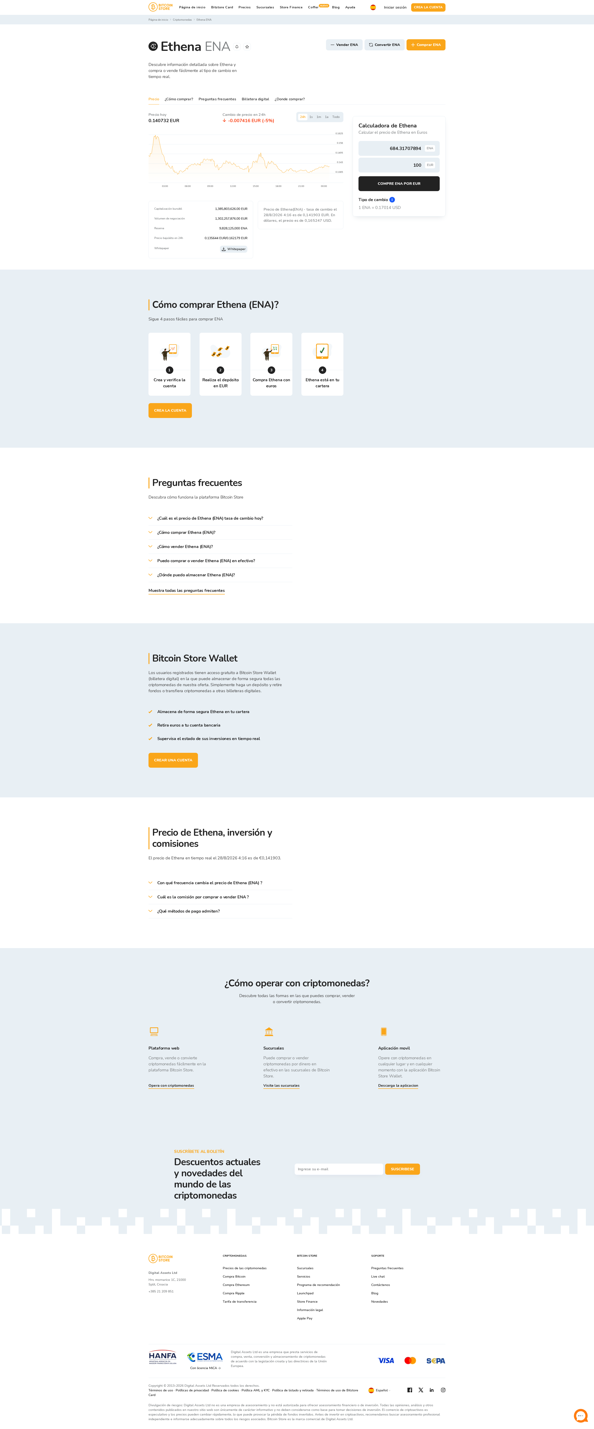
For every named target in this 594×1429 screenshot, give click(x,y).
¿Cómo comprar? (179, 99)
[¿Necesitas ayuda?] (581, 1415)
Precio (153, 99)
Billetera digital (255, 99)
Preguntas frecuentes (217, 99)
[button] (220, 518)
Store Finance (291, 7)
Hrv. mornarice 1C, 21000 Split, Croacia (167, 1282)
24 (303, 117)
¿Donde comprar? (290, 99)
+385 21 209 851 (161, 1291)
